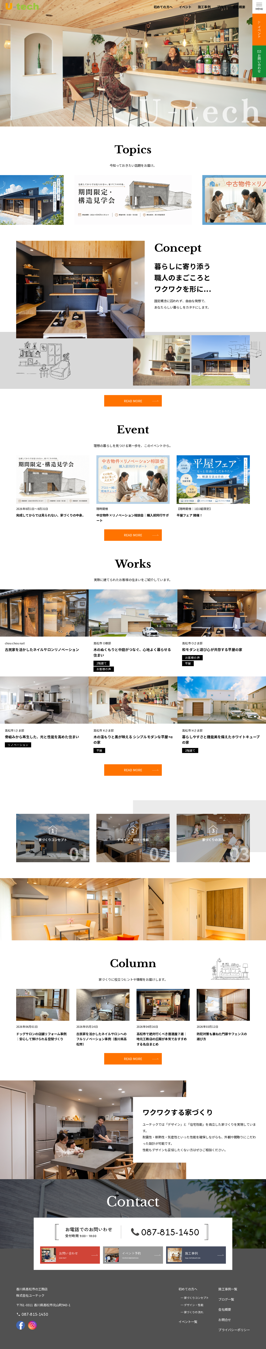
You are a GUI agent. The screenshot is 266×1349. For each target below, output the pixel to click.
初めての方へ (163, 6)
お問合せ (224, 1319)
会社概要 (239, 6)
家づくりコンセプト (196, 1298)
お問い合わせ (259, 63)
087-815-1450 (170, 1232)
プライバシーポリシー (234, 1329)
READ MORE (133, 401)
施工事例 (204, 6)
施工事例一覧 (227, 1289)
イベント (185, 6)
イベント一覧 (188, 1321)
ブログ (221, 6)
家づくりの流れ (193, 1312)
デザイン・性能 (193, 1305)
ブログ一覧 (226, 1299)
